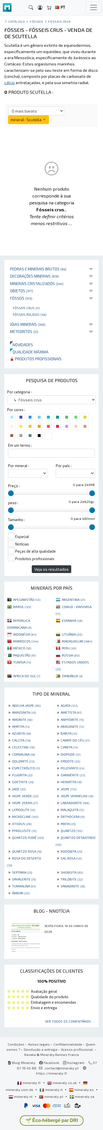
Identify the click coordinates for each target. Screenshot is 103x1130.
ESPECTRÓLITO (26, 768)
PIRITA (68, 824)
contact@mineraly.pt (62, 1068)
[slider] (11, 493)
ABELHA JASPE (26, 705)
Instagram (75, 1063)
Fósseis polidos (29, 314)
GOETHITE (22, 782)
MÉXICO (22, 648)
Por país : (64, 465)
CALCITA (21, 740)
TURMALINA (24, 886)
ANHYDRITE (72, 719)
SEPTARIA (22, 872)
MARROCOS (25, 641)
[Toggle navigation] (94, 7)
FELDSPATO (72, 768)
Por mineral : (18, 465)
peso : (13, 502)
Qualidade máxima (29, 351)
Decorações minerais (34, 276)
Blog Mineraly (23, 1063)
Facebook (51, 1063)
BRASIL (22, 607)
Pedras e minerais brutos (38, 268)
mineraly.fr (32, 1083)
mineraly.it (54, 1090)
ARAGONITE (72, 726)
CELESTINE (23, 747)
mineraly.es (84, 1090)
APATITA (20, 726)
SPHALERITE (24, 879)
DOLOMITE (23, 761)
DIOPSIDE (70, 754)
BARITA (69, 733)
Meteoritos (24, 331)
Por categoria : (19, 392)
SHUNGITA (72, 872)
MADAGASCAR (77, 641)
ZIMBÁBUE (72, 676)
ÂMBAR (20, 893)
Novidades (21, 344)
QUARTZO (71, 831)
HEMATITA (71, 782)
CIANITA (69, 747)
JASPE (68, 789)
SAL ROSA (71, 858)
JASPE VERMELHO (77, 796)
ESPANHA (72, 620)
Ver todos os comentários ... (69, 1021)
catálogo (16, 21)
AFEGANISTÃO (26, 599)
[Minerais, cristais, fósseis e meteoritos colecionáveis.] (7, 7)
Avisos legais (39, 1044)
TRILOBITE (72, 879)
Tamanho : (16, 519)
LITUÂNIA (72, 634)
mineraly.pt (53, 1096)
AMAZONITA (24, 712)
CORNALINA (23, 754)
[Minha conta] (40, 7)
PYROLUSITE (24, 831)
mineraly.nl (23, 1096)
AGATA (69, 705)
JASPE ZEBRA (25, 803)
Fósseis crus (26, 308)
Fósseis (21, 298)
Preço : (14, 485)
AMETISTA (71, 712)
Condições (16, 1044)
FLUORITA (22, 775)
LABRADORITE (75, 803)
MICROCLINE (25, 816)
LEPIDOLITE (23, 810)
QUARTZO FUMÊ (28, 837)
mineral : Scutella (26, 119)
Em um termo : (20, 445)
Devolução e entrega (40, 1049)
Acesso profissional (77, 1049)
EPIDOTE (70, 761)
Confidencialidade (68, 1044)
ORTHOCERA (73, 816)
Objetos (21, 290)
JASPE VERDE (25, 796)
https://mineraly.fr (51, 1073)
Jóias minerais (27, 324)
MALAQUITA (72, 810)
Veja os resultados (51, 569)
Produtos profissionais (38, 358)
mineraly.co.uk (65, 1083)
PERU (69, 648)
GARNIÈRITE (73, 775)
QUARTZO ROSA (26, 851)
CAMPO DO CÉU (75, 740)
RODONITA (71, 851)
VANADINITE (73, 886)
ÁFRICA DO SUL (26, 676)
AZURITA (21, 733)
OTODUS (21, 824)
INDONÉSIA (24, 634)
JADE (19, 789)
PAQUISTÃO (24, 655)
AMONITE (22, 719)
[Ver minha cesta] (49, 7)
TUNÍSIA (22, 662)
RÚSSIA (71, 655)
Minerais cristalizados (37, 283)
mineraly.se (84, 1096)
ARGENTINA (73, 599)
